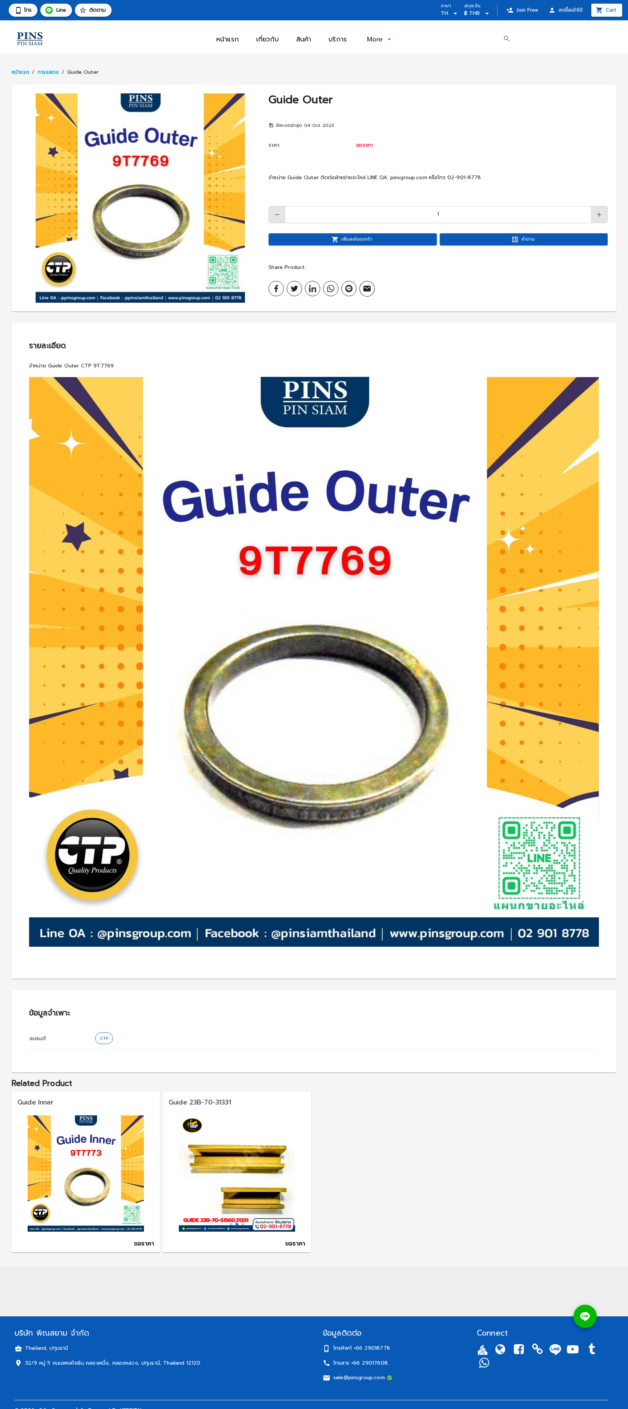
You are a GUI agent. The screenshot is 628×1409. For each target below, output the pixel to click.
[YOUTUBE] (573, 1350)
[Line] (555, 1349)
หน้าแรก (20, 72)
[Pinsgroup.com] (500, 1350)
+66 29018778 (372, 1348)
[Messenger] (484, 1364)
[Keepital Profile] (482, 1349)
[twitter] (294, 288)
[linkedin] (312, 288)
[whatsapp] (330, 288)
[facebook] (276, 288)
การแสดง (48, 72)
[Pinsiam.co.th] (537, 1350)
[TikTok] (592, 1350)
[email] (367, 289)
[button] (140, 198)
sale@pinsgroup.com (359, 1377)
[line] (349, 288)
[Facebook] (519, 1350)
